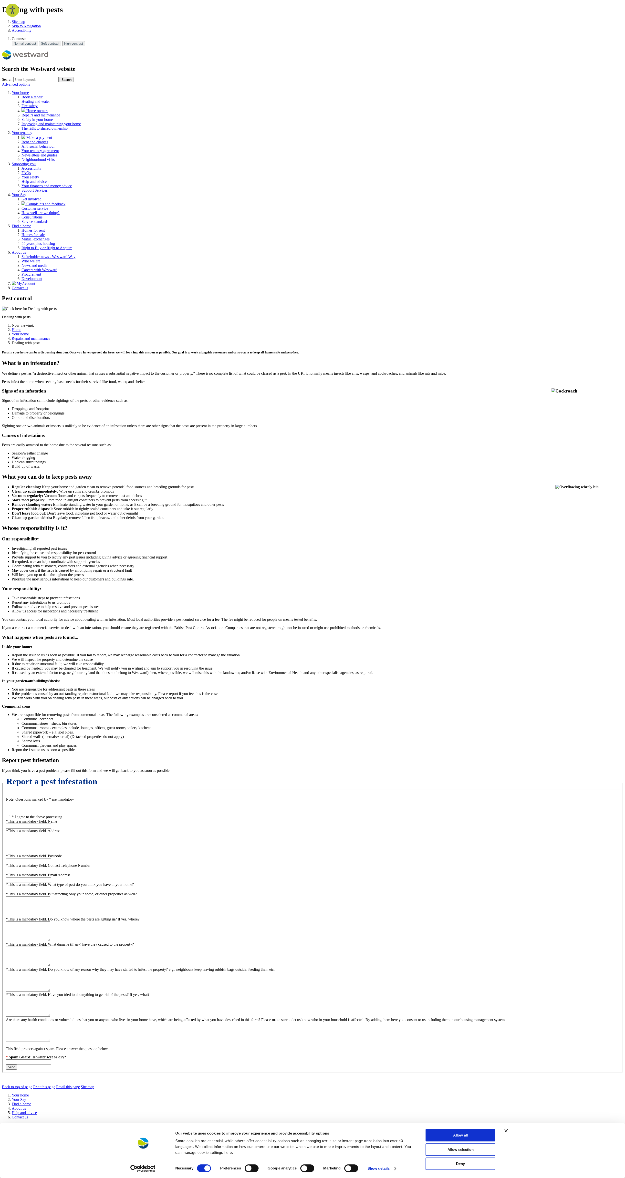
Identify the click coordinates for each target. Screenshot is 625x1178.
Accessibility (21, 30)
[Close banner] (506, 1130)
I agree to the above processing (37, 817)
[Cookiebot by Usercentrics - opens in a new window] (143, 1168)
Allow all (460, 1135)
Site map (18, 22)
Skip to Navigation (26, 26)
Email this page (68, 1087)
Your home (20, 334)
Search (7, 79)
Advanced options (16, 84)
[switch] (252, 1168)
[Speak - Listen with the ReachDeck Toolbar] (12, 10)
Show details (378, 1168)
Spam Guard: (37, 1057)
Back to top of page (17, 1087)
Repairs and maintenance (31, 338)
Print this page (44, 1087)
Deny (460, 1164)
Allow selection (461, 1149)
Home (16, 330)
